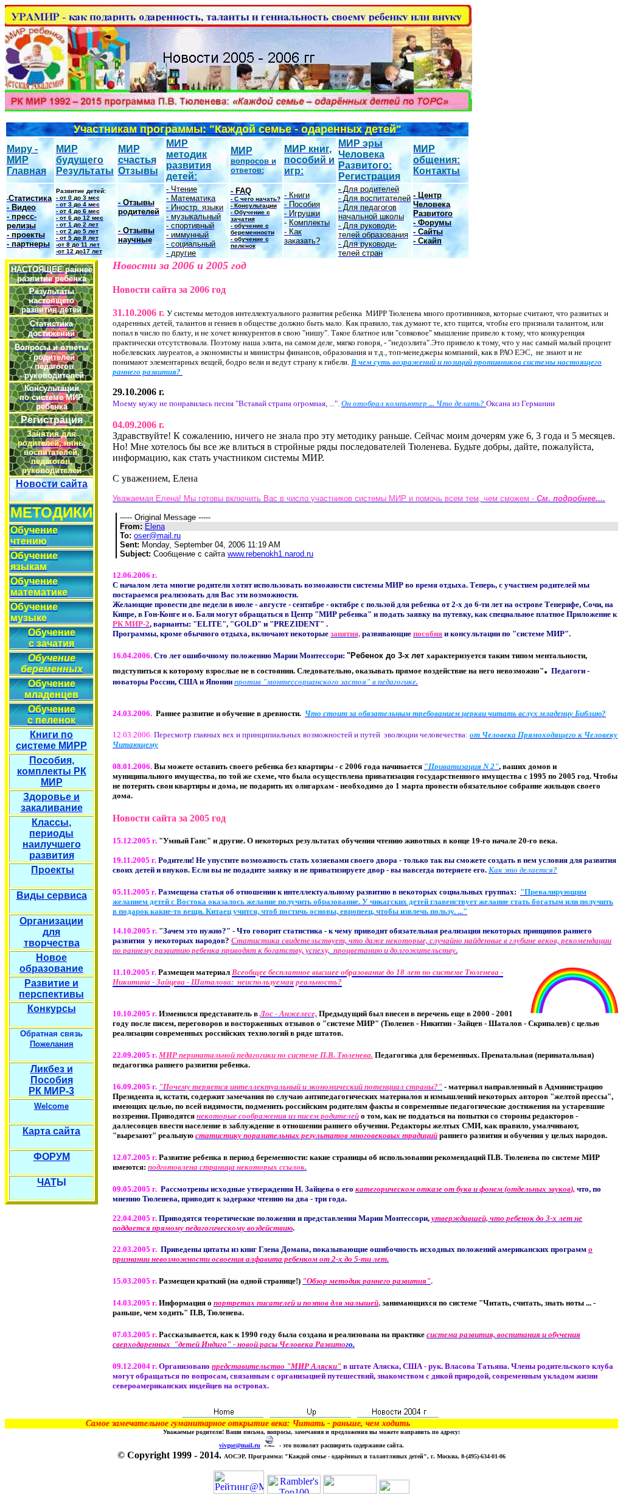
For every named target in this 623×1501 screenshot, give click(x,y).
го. (346, 1339)
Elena (155, 526)
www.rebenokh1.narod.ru (270, 553)
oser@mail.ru (157, 535)
